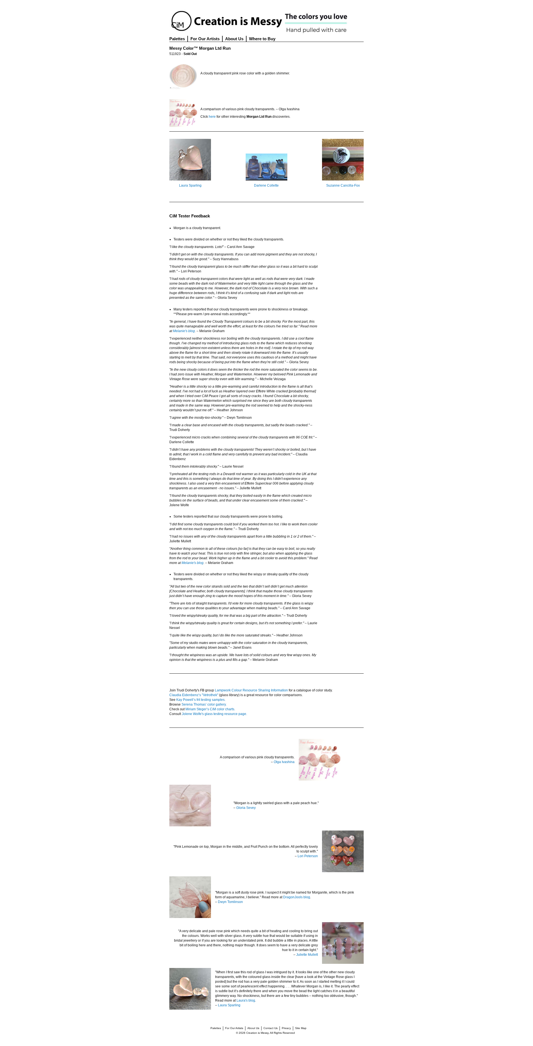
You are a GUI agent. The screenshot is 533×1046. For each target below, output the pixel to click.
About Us (234, 38)
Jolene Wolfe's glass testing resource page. (214, 714)
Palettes (177, 38)
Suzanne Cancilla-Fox (343, 185)
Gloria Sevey (246, 808)
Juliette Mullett (307, 955)
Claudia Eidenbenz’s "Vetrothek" (193, 695)
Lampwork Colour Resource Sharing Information (251, 690)
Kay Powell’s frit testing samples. (200, 700)
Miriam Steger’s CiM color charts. (210, 709)
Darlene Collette (266, 185)
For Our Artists (205, 38)
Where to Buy (262, 38)
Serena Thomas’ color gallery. (204, 704)
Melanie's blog (184, 331)
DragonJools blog (296, 897)
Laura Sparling (190, 185)
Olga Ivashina (284, 762)
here (212, 117)
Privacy (286, 1028)
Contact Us (270, 1028)
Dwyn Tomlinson (230, 902)
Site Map (300, 1028)
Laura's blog (246, 1000)
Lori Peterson (308, 856)
